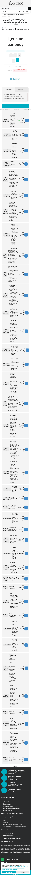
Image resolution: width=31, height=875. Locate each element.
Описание (8, 89)
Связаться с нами (7, 819)
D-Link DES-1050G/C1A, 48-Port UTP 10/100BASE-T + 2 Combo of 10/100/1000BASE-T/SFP (14, 312)
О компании (6, 801)
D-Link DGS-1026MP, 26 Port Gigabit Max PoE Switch (14, 489)
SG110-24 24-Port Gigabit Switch (12, 712)
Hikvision (19, 668)
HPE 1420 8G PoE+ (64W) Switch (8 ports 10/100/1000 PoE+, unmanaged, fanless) (15, 518)
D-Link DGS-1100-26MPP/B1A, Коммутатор (14, 498)
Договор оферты (7, 810)
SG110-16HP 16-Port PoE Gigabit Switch (12, 759)
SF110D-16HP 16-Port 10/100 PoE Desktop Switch (13, 579)
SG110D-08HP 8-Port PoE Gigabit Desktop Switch (13, 529)
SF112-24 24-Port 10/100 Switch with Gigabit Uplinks (12, 507)
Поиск (4, 820)
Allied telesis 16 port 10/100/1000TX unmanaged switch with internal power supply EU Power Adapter (13, 723)
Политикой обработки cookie (16, 866)
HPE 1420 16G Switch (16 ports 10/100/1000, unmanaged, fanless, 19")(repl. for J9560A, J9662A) (15, 553)
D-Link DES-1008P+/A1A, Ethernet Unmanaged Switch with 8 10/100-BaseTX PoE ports (15, 135)
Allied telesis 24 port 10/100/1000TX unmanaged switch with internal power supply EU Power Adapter (13, 567)
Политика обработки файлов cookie (12, 824)
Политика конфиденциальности (11, 808)
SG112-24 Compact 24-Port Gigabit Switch (12, 615)
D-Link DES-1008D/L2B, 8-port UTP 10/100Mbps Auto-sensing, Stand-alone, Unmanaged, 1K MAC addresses (13, 120)
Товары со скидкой (8, 817)
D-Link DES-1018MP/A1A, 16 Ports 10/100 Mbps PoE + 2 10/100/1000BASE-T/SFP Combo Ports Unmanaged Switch (15, 349)
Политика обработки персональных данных (14, 826)
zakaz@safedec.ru (8, 835)
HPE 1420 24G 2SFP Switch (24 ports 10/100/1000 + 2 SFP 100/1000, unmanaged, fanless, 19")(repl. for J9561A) (15, 628)
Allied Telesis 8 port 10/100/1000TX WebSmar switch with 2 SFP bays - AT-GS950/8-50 (13, 540)
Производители (7, 804)
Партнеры (5, 822)
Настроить (22, 872)
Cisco (19, 507)
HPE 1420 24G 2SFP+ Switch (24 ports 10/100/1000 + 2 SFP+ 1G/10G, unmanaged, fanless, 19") (15, 645)
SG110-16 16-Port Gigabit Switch (12, 587)
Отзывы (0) (21, 89)
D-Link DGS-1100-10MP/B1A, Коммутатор (13, 163)
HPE (20, 518)
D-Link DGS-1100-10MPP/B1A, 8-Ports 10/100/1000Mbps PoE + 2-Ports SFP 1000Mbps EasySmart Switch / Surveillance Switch (15, 364)
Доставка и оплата (8, 803)
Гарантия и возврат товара (10, 806)
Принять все (9, 872)
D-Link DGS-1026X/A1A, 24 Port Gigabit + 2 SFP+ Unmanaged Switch (14, 195)
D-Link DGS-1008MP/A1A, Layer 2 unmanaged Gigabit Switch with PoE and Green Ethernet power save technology (15, 150)
